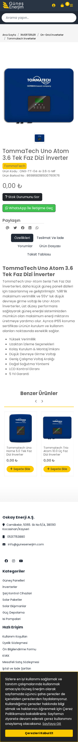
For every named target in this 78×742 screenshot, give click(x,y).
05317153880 (15, 537)
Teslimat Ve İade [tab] (50, 237)
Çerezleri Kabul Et (39, 733)
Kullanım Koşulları (14, 636)
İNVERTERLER (28, 35)
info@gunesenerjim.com (25, 544)
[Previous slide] (36, 401)
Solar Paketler (12, 600)
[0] (62, 5)
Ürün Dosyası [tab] (50, 246)
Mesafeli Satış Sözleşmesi (20, 662)
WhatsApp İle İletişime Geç (30, 208)
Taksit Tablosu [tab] (39, 254)
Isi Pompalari (11, 619)
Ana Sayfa (9, 35)
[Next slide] (42, 401)
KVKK (5, 656)
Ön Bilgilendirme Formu (19, 649)
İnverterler (9, 587)
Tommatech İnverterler (21, 38)
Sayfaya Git (51, 723)
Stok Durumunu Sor (23, 197)
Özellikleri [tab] (22, 237)
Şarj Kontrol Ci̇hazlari (17, 593)
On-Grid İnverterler (51, 35)
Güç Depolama (13, 612)
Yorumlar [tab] (25, 246)
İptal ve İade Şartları (16, 668)
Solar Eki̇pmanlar (14, 606)
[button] (53, 5)
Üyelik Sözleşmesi (14, 643)
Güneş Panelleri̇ (13, 580)
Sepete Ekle (21, 469)
